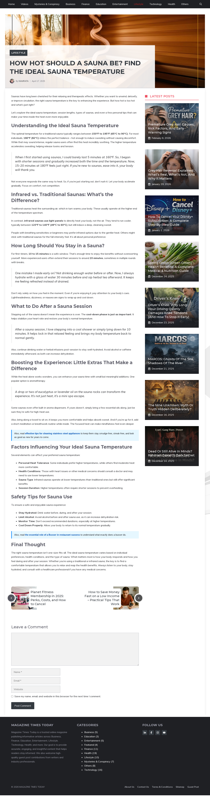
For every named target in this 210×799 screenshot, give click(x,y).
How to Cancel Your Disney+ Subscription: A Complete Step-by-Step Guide (170, 221)
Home (11, 4)
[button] (200, 4)
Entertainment (120, 4)
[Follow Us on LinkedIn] (144, 732)
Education (101, 4)
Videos (24, 4)
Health (171, 4)
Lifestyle (138, 4)
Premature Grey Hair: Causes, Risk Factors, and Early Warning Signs (171, 128)
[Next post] (138, 598)
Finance (85, 4)
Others (184, 4)
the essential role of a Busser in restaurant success (52, 534)
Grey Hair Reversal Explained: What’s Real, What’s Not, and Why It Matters (171, 174)
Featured (89, 744)
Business (70, 4)
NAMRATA (24, 81)
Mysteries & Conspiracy (46, 4)
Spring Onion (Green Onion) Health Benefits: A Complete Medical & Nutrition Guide (171, 267)
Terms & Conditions (162, 786)
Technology (155, 4)
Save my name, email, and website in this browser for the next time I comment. (57, 696)
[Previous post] (11, 598)
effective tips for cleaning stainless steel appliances (52, 433)
